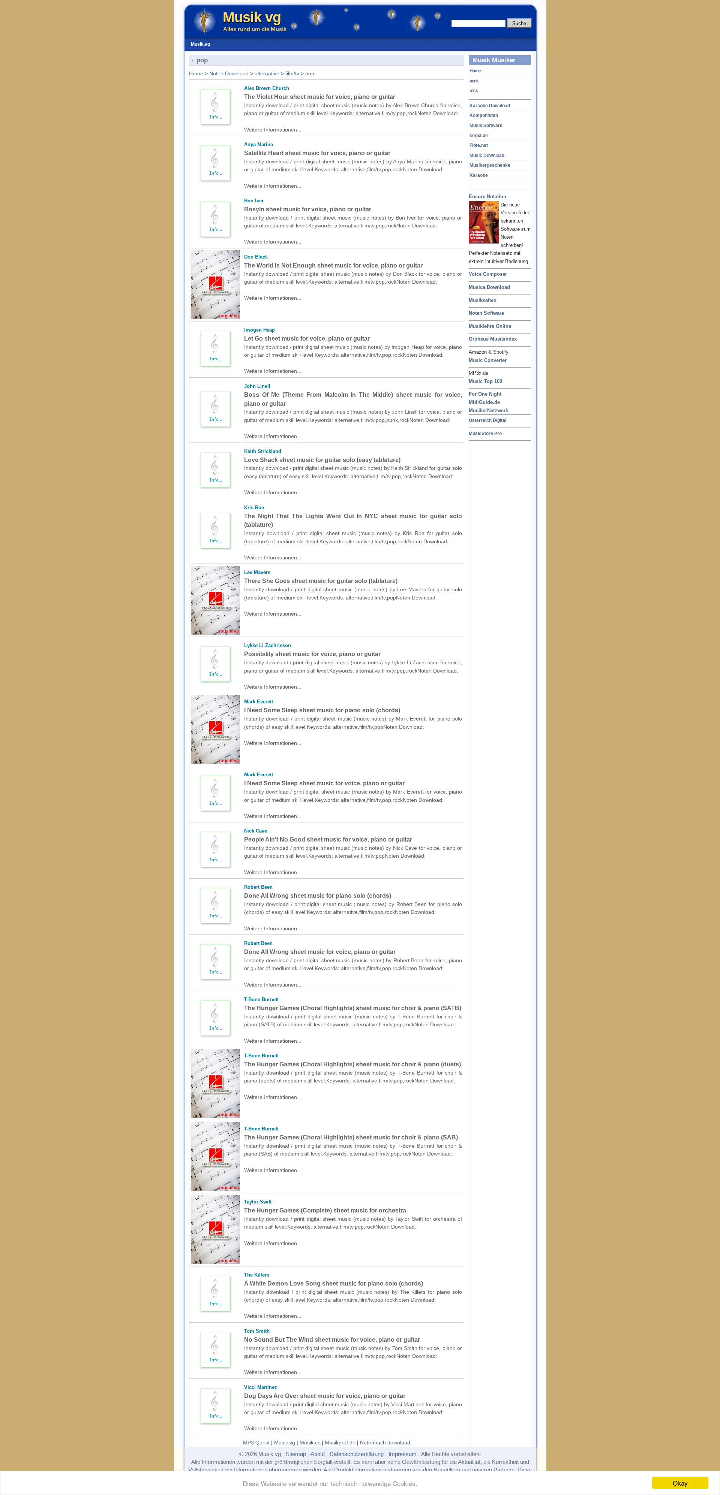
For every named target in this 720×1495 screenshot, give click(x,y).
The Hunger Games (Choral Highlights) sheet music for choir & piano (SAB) (351, 1137)
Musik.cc (310, 1443)
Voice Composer (488, 274)
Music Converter (488, 360)
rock (474, 90)
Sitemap (296, 1454)
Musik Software (486, 125)
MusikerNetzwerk (488, 410)
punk (474, 81)
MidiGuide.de (484, 402)
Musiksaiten (482, 300)
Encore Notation (487, 196)
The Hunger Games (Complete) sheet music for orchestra (325, 1210)
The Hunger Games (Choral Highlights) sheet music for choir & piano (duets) (352, 1064)
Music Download (487, 155)
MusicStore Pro (485, 433)
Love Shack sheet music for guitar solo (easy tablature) (322, 460)
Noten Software (486, 313)
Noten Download (229, 73)
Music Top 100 (485, 381)
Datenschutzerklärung (357, 1454)
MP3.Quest (256, 1443)
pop (309, 73)
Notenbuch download (385, 1443)
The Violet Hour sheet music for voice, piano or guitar (319, 97)
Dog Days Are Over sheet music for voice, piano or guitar (324, 1396)
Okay (680, 1483)
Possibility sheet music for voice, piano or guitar (312, 654)
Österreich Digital (487, 420)
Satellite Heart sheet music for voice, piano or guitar (317, 153)
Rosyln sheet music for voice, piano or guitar (307, 209)
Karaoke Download (490, 105)
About (317, 1454)
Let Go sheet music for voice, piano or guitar (307, 338)
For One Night (485, 394)
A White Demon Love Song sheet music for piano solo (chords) (333, 1283)
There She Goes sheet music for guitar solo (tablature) (321, 581)
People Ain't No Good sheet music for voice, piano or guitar (328, 839)
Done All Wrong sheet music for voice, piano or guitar (320, 952)
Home (475, 70)
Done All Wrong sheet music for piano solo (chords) (317, 896)
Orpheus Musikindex (493, 339)
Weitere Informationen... (273, 130)
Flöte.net (479, 145)
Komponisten (484, 115)
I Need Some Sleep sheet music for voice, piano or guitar (324, 783)
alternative (267, 73)
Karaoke (479, 175)
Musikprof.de (340, 1443)
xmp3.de (479, 135)
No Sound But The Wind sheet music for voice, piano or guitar (332, 1340)
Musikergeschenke (490, 165)
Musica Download (489, 287)
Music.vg (284, 1443)
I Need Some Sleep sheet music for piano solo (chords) (322, 710)
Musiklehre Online (490, 326)
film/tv (292, 73)
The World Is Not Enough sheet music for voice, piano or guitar (333, 265)
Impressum (402, 1454)
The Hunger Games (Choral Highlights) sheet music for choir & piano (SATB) (352, 1008)
